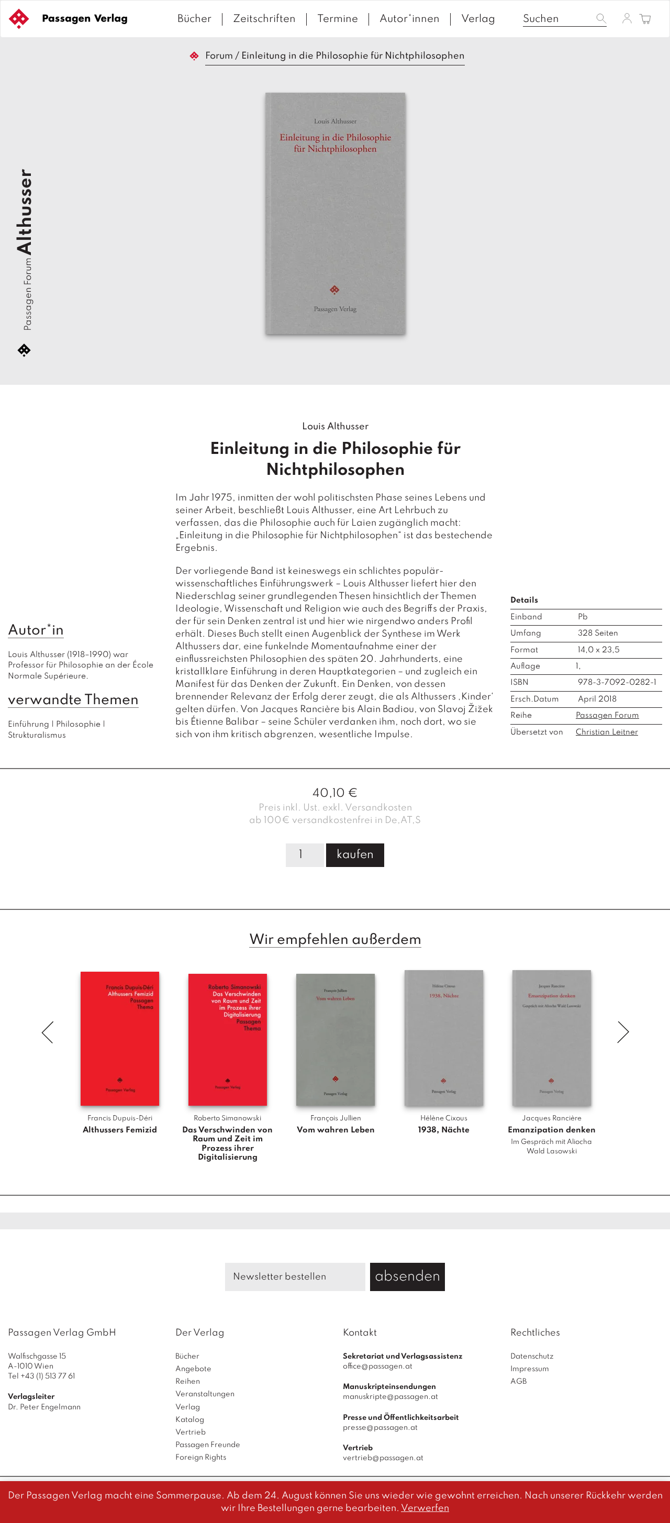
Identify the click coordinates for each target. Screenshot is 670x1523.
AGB (518, 1381)
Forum (219, 56)
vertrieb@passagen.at (383, 1458)
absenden (407, 1277)
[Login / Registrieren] (627, 18)
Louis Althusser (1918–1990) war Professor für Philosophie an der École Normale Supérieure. (81, 666)
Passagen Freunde (207, 1445)
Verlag (478, 19)
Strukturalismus (37, 735)
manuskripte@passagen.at (390, 1396)
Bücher (194, 19)
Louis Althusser (335, 426)
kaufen (355, 855)
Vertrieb (190, 1432)
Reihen (187, 1381)
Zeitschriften (264, 19)
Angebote (193, 1369)
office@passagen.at (377, 1366)
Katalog (189, 1420)
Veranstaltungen (204, 1394)
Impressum (529, 1369)
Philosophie (78, 724)
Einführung (28, 724)
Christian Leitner (607, 732)
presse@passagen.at (380, 1427)
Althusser (25, 212)
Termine (337, 19)
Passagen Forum (28, 294)
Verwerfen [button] (425, 1508)
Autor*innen (409, 19)
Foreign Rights (200, 1457)
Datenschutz (532, 1356)
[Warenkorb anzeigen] (645, 19)
